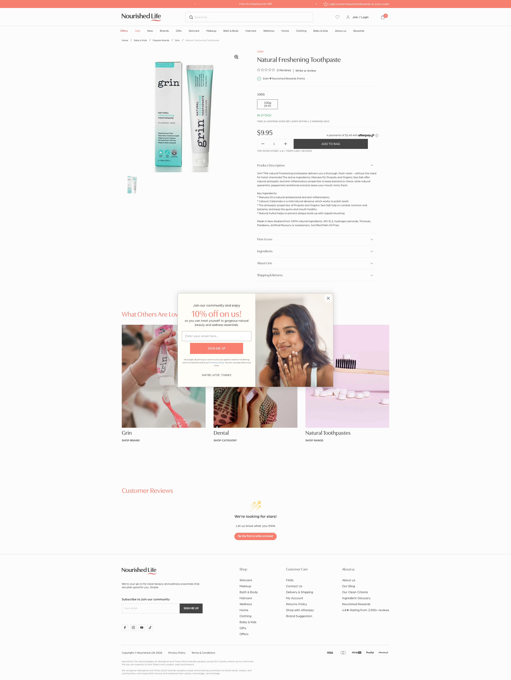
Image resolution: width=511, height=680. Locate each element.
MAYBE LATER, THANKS (216, 375)
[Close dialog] (328, 298)
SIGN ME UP (217, 348)
